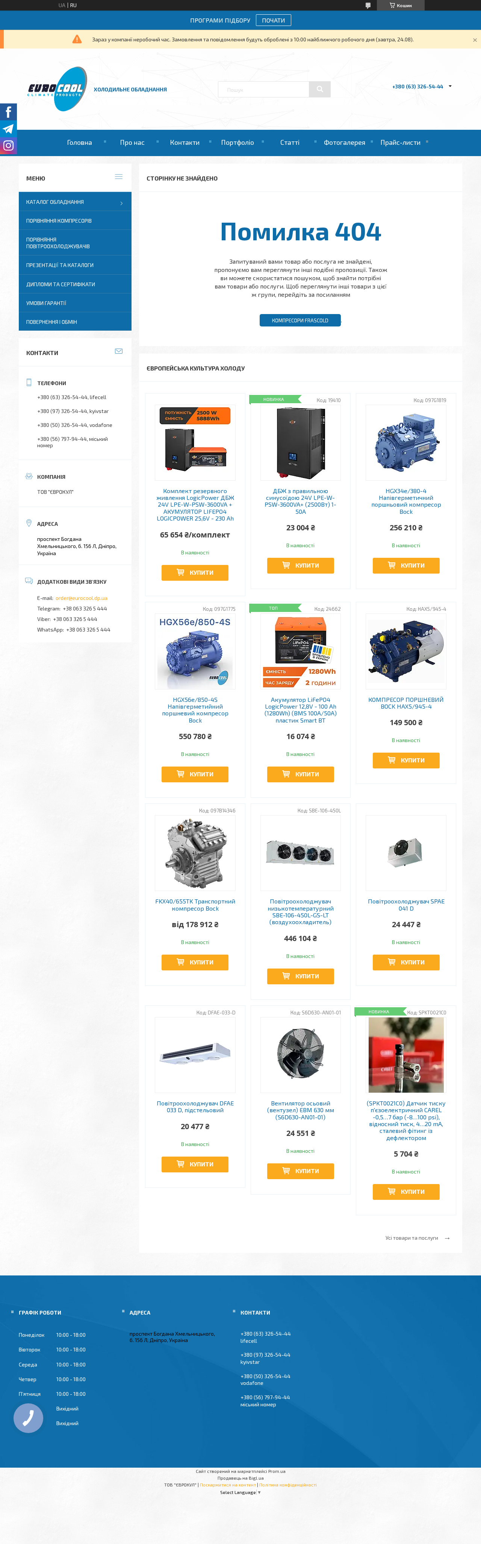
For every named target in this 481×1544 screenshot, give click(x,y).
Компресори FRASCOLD (300, 320)
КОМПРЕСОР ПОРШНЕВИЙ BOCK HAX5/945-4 (406, 703)
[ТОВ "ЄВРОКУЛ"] (57, 109)
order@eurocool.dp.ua (81, 598)
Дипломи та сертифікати (60, 284)
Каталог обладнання (55, 202)
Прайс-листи (400, 142)
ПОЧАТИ (273, 20)
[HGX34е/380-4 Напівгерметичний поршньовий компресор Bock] (406, 443)
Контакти (185, 142)
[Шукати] (320, 89)
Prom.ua (277, 1471)
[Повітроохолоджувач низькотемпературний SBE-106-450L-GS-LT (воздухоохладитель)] (300, 853)
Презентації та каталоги (60, 265)
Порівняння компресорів (59, 220)
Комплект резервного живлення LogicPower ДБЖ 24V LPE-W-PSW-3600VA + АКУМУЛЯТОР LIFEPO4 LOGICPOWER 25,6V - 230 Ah (195, 504)
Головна (79, 142)
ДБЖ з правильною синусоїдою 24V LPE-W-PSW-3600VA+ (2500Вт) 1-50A (300, 501)
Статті (289, 142)
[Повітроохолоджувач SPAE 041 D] (406, 853)
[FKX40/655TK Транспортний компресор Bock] (195, 853)
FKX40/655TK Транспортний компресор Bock (195, 904)
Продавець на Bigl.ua (241, 1477)
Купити (201, 572)
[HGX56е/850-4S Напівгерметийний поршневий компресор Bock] (195, 651)
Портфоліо (237, 142)
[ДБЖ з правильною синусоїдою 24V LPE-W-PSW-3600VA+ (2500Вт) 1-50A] (300, 443)
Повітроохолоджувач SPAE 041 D (406, 904)
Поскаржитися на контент (228, 1484)
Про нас (132, 142)
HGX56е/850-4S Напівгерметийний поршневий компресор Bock (195, 710)
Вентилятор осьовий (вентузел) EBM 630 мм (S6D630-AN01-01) (300, 1110)
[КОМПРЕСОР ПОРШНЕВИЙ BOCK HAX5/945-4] (406, 651)
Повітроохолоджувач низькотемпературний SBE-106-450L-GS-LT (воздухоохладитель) (301, 911)
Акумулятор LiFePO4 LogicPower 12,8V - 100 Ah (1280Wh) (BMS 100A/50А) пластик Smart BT (301, 710)
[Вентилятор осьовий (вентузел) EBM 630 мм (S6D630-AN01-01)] (300, 1055)
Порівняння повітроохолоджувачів (58, 242)
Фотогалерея (344, 142)
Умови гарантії (46, 303)
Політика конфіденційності (288, 1484)
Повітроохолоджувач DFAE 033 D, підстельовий (195, 1106)
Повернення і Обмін (51, 322)
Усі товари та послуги (412, 1237)
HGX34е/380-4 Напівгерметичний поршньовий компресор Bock (406, 501)
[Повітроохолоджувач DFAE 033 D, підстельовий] (195, 1055)
